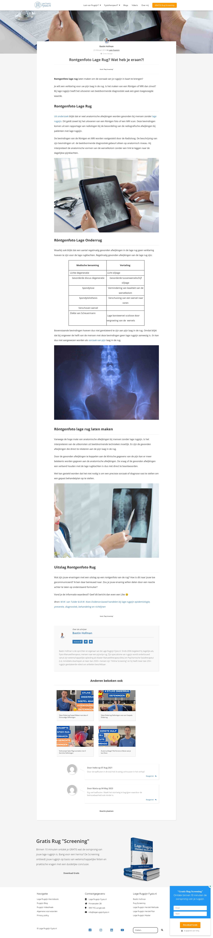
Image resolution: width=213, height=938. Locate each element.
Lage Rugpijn (114, 50)
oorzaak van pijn (97, 340)
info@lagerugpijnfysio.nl (99, 912)
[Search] (162, 930)
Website (76, 642)
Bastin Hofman (106, 46)
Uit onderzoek (61, 116)
